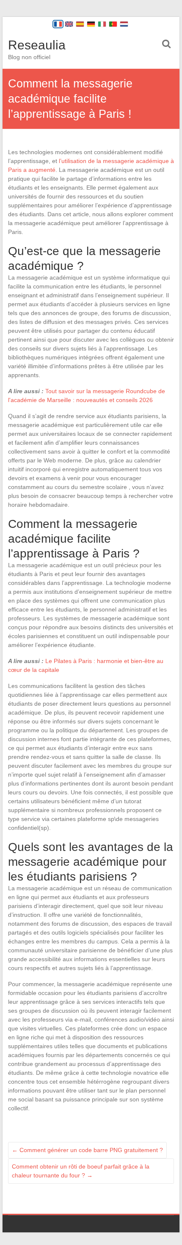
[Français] (58, 24)
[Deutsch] (91, 24)
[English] (69, 24)
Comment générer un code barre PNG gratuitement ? (87, 1150)
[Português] (113, 24)
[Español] (80, 24)
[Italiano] (102, 24)
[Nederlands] (124, 24)
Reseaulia (37, 45)
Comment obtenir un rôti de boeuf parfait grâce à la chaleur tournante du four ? (80, 1171)
